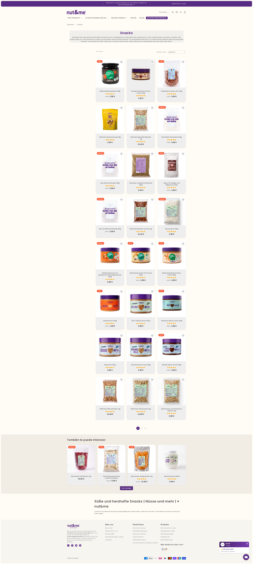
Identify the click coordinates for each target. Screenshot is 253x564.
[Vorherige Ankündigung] (103, 4)
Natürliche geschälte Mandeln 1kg (141, 138)
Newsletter (176, 3)
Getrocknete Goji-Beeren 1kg (81, 476)
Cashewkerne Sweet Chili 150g (171, 91)
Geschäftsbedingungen (140, 531)
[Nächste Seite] (144, 428)
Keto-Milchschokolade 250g (110, 183)
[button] (173, 12)
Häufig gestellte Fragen (168, 531)
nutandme (75, 558)
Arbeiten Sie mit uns (111, 531)
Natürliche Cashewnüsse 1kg (141, 409)
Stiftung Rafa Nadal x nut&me (114, 537)
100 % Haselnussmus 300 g (140, 320)
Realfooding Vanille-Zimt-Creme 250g (141, 274)
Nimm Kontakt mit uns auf (168, 528)
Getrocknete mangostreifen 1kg (141, 476)
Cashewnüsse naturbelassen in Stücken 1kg (171, 409)
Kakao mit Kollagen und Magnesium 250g (172, 184)
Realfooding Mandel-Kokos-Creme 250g (171, 274)
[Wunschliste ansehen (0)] (177, 12)
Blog (184, 3)
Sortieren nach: (161, 52)
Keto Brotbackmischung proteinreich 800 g (111, 477)
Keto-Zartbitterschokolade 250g (110, 229)
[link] (126, 488)
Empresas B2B (109, 534)
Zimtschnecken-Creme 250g (141, 365)
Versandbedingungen (167, 534)
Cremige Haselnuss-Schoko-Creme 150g (141, 92)
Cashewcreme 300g (110, 320)
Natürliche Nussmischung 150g (110, 137)
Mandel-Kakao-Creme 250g (171, 365)
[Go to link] (164, 549)
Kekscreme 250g (110, 365)
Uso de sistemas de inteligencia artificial (145, 542)
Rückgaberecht (165, 537)
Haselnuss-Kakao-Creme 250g (171, 320)
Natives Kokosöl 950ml (172, 476)
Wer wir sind (109, 528)
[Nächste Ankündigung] (149, 4)
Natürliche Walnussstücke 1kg (110, 409)
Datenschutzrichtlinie (139, 534)
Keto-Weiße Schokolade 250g (171, 137)
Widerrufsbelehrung (167, 540)
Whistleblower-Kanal (139, 540)
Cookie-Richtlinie (138, 537)
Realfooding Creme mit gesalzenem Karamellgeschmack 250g (110, 274)
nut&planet (108, 540)
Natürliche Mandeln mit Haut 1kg (141, 229)
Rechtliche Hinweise (139, 528)
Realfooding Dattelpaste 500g (110, 91)
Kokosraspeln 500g (171, 229)
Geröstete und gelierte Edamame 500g (140, 184)
